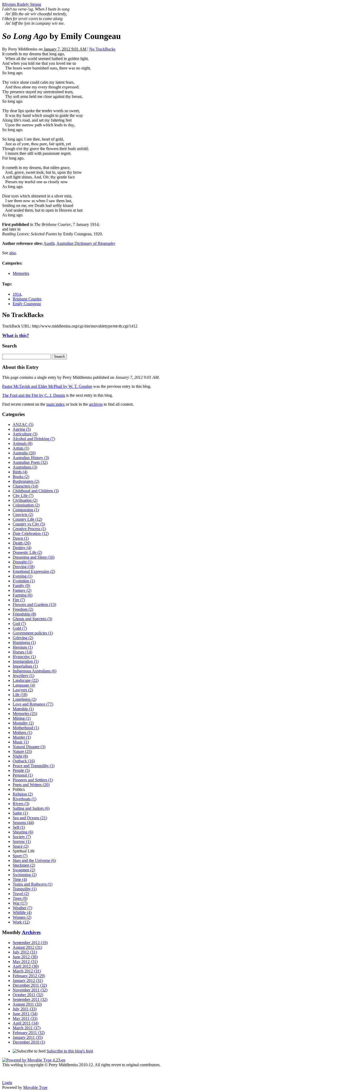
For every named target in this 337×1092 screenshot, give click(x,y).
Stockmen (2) (24, 865)
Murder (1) (22, 737)
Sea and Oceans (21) (30, 818)
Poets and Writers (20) (31, 784)
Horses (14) (22, 652)
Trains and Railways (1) (32, 884)
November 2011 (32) (30, 990)
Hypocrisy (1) (24, 656)
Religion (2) (23, 794)
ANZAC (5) (23, 424)
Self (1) (19, 827)
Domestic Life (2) (27, 552)
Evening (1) (22, 576)
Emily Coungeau (27, 303)
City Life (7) (23, 495)
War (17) (20, 903)
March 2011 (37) (27, 1028)
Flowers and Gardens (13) (34, 604)
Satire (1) (20, 813)
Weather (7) (22, 908)
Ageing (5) (22, 429)
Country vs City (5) (29, 524)
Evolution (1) (24, 581)
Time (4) (20, 879)
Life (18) (20, 694)
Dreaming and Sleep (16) (33, 557)
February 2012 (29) (29, 976)
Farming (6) (22, 595)
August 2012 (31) (27, 947)
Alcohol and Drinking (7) (34, 438)
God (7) (19, 623)
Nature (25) (22, 751)
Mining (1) (22, 718)
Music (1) (21, 742)
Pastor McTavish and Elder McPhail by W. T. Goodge (47, 386)
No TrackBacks (102, 49)
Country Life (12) (27, 519)
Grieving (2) (23, 638)
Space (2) (20, 846)
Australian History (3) (31, 457)
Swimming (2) (25, 874)
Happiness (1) (24, 642)
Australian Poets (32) (30, 462)
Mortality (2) (23, 723)
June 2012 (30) (25, 957)
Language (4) (24, 685)
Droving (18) (23, 566)
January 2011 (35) (28, 1037)
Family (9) (21, 585)
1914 (17, 294)
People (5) (21, 770)
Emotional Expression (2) (34, 571)
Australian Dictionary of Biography (85, 243)
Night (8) (20, 756)
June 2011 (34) (25, 1013)
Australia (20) (24, 453)
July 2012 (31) (25, 952)
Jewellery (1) (23, 675)
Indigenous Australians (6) (34, 671)
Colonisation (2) (26, 505)
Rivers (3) (21, 803)
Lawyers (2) (23, 690)
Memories (21, 273)
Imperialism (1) (25, 666)
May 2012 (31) (25, 961)
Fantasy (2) (22, 590)
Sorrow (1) (22, 841)
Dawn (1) (21, 538)
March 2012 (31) (27, 971)
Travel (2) (21, 893)
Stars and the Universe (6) (34, 860)
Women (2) (22, 917)
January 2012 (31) (28, 980)
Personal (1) (23, 775)
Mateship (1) (23, 709)
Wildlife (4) (22, 912)
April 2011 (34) (25, 1023)
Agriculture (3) (25, 434)
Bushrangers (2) (26, 481)
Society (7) (22, 837)
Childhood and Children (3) (36, 491)
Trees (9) (20, 898)
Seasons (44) (23, 822)
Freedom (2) (23, 609)
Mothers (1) (22, 732)
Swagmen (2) (24, 870)
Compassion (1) (26, 510)
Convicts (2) (23, 514)
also (12, 253)
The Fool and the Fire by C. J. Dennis (33, 395)
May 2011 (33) (25, 1018)
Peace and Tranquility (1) (33, 765)
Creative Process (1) (29, 529)
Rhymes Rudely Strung (21, 4)
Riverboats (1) (24, 799)
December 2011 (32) (30, 985)
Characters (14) (25, 486)
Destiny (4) (22, 547)
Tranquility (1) (25, 889)
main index (55, 404)
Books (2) (21, 476)
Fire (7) (19, 600)
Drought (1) (22, 562)
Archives (31, 932)
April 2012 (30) (26, 966)
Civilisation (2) (25, 500)
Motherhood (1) (26, 728)
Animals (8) (22, 443)
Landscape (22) (25, 680)
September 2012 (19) (30, 942)
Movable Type (35, 1087)
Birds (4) (20, 472)
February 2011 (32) (29, 1032)
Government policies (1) (33, 633)
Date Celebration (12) (31, 533)
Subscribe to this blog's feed (70, 1051)
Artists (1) (21, 448)
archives (96, 404)
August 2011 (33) (27, 1004)
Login (7, 1082)
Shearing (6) (23, 832)
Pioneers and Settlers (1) (33, 780)
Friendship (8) (24, 614)
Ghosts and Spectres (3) (32, 619)
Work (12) (21, 922)
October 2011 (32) (28, 994)
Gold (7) (20, 628)
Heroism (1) (23, 647)
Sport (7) (20, 855)
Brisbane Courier (27, 299)
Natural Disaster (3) (29, 746)
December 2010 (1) (29, 1042)
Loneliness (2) (24, 699)
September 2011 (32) (30, 999)
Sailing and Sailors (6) (31, 808)
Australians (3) (25, 467)
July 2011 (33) (25, 1009)
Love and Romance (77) (33, 704)
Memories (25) (25, 713)
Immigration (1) (26, 661)
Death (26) (22, 543)
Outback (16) (24, 761)
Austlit (48, 243)
